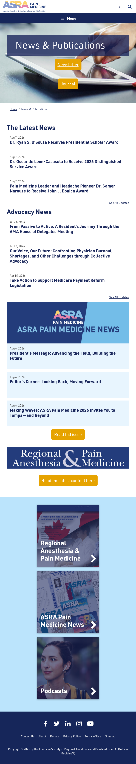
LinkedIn (68, 723)
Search (129, 6)
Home (25, 6)
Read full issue (68, 434)
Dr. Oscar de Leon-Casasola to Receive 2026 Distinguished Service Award (65, 164)
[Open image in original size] (68, 322)
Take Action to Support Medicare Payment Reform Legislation (57, 282)
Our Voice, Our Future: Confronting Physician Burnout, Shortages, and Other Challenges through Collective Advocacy (61, 256)
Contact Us (27, 736)
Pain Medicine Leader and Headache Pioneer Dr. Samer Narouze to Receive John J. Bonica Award (62, 188)
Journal (68, 83)
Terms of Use (93, 736)
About (42, 736)
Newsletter (68, 64)
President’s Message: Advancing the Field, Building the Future (63, 355)
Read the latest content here (68, 480)
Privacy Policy (72, 736)
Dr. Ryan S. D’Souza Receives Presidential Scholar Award (64, 142)
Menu (71, 18)
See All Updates (119, 203)
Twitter (56, 723)
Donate (54, 736)
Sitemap (110, 736)
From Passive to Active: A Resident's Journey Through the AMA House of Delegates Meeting (64, 228)
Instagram (79, 723)
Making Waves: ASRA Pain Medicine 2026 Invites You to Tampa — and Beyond (62, 412)
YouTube (90, 723)
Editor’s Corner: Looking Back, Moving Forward (55, 381)
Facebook (45, 723)
